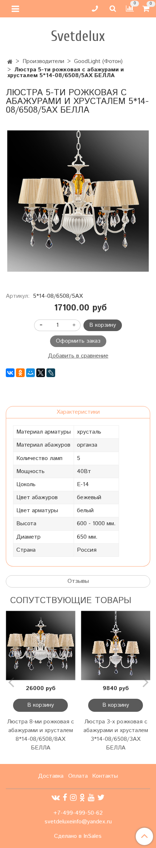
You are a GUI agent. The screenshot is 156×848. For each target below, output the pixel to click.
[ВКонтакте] (10, 372)
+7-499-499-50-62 (78, 813)
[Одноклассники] (20, 372)
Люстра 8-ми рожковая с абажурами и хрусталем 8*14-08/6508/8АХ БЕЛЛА (40, 735)
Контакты (105, 776)
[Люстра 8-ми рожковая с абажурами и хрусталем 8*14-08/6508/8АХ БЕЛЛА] (40, 645)
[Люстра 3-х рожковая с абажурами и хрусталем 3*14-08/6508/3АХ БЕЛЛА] (115, 645)
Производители (43, 61)
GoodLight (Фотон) (98, 61)
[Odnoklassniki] (82, 798)
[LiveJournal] (50, 372)
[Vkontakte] (56, 798)
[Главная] (10, 62)
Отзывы (78, 581)
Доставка (50, 776)
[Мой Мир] (30, 372)
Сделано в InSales (78, 836)
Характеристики (78, 412)
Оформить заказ (78, 341)
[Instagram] (73, 798)
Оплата (78, 776)
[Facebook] (65, 798)
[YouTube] (91, 798)
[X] (40, 372)
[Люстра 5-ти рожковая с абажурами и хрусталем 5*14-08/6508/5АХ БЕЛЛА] (78, 201)
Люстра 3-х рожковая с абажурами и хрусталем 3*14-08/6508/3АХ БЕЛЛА (115, 735)
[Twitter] (100, 798)
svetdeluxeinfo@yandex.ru (78, 822)
